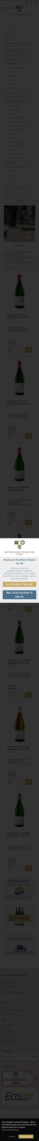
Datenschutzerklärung (10, 1130)
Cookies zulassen (26, 1136)
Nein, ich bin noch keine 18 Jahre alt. (19, 595)
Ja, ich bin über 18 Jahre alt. (19, 584)
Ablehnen (12, 1136)
